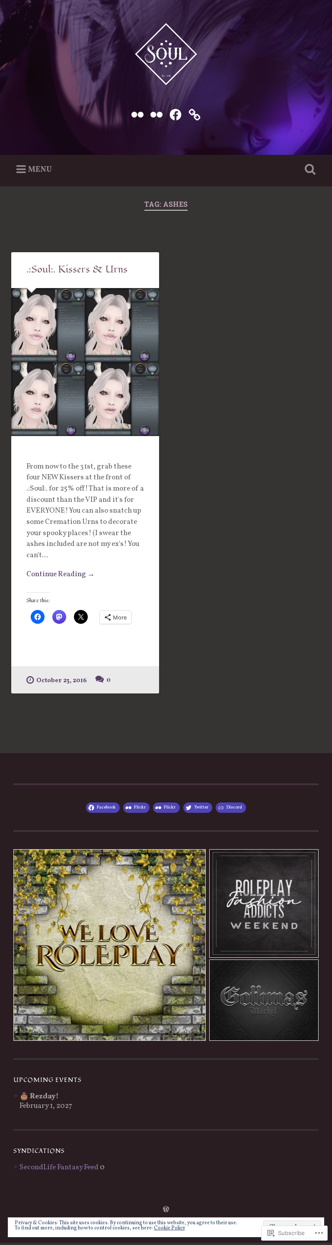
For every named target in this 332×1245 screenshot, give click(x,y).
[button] (109, 945)
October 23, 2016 (61, 680)
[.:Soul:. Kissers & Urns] (85, 362)
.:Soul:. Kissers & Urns (77, 269)
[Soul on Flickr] (137, 114)
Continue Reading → (60, 574)
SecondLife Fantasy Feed (59, 1167)
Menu (40, 169)
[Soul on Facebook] (175, 114)
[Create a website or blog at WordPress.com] (166, 1210)
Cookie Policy (169, 1228)
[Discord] (194, 114)
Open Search (309, 169)
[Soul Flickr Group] (156, 114)
